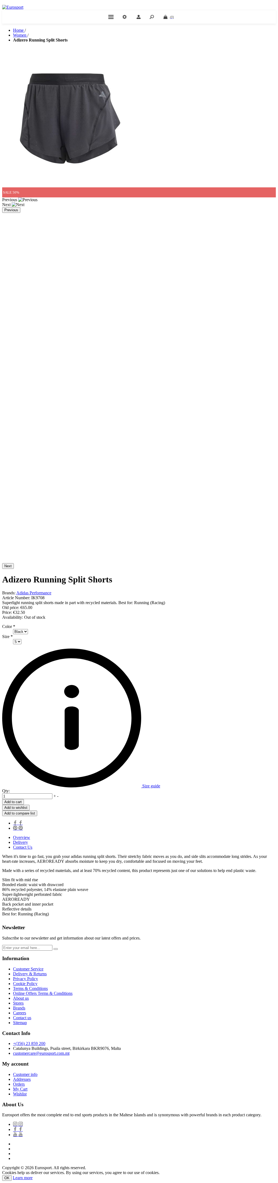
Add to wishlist (15, 808)
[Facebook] (18, 1129)
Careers (19, 1013)
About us (21, 998)
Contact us (22, 1017)
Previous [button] (11, 210)
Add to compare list (19, 813)
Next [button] (8, 566)
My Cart (20, 1089)
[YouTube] (18, 1134)
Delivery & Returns (30, 974)
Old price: (10, 607)
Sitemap (20, 1022)
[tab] (144, 837)
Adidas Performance (33, 593)
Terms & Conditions (30, 988)
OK (7, 1178)
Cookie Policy (25, 983)
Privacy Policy (25, 978)
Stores (18, 1003)
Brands (19, 1008)
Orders (19, 1084)
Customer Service (28, 969)
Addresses (22, 1079)
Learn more (23, 1177)
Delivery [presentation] (20, 842)
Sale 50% (11, 192)
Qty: (6, 790)
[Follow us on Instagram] (18, 1124)
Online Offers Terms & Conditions (42, 993)
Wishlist (20, 1094)
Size (6, 636)
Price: (7, 612)
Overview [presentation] (21, 837)
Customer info (25, 1074)
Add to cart (13, 802)
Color (7, 626)
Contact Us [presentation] (22, 847)
